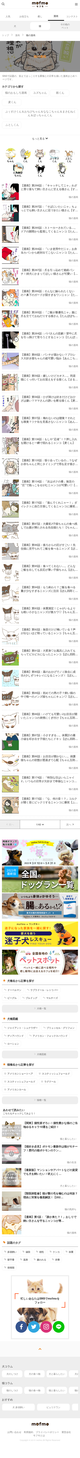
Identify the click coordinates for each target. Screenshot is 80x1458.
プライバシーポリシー (47, 1432)
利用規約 (28, 1432)
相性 (41, 1252)
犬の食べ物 (34, 1373)
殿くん (60, 92)
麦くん (12, 102)
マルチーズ (52, 998)
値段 (28, 1252)
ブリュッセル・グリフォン (61, 1027)
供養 (57, 1259)
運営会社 (66, 1432)
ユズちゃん (40, 92)
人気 (8, 16)
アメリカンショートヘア (20, 1073)
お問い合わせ (14, 1432)
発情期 (10, 1267)
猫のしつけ (12, 1390)
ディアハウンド (15, 1035)
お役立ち (24, 16)
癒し (40, 16)
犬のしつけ (12, 1373)
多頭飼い (12, 1252)
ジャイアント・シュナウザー (22, 1027)
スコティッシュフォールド (56, 1073)
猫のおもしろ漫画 (16, 92)
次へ (68, 824)
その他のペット (65, 26)
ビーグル (12, 998)
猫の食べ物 (34, 1390)
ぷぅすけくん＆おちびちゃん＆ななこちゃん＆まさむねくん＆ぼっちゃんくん (40, 113)
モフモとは (39, 1435)
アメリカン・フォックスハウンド (50, 1035)
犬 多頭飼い (18, 1407)
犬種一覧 (41, 1008)
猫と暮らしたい (57, 1390)
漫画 (56, 16)
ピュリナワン (53, 1407)
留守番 (10, 1259)
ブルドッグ (31, 998)
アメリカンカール (16, 1089)
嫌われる (41, 1259)
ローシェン (13, 1043)
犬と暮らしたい (57, 1373)
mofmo (40, 4)
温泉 (25, 1259)
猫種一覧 (41, 1099)
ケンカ (56, 1252)
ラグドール (50, 1081)
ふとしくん (12, 124)
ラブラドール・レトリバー (44, 990)
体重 (71, 1252)
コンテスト (72, 16)
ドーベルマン (14, 990)
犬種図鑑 (41, 1054)
